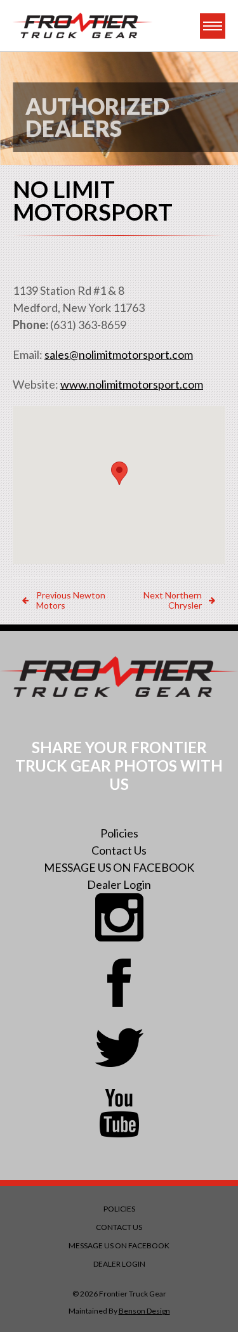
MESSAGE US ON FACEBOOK (119, 867)
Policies (119, 833)
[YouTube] (119, 1113)
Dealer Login (119, 884)
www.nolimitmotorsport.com (131, 384)
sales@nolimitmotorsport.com (118, 354)
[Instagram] (119, 917)
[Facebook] (119, 983)
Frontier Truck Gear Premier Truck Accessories (82, 26)
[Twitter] (119, 1048)
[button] (119, 473)
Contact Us (119, 850)
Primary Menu (212, 26)
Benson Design (144, 1311)
